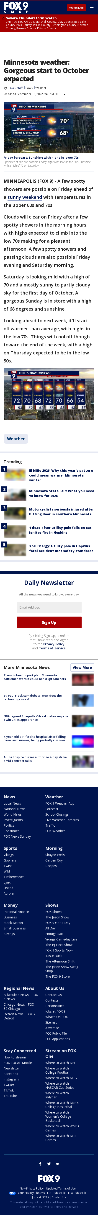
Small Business (15, 928)
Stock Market (13, 922)
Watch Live (76, 7)
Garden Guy (54, 860)
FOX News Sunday (17, 836)
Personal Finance (16, 911)
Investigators (13, 820)
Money (11, 905)
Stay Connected (20, 1050)
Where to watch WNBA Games (62, 1128)
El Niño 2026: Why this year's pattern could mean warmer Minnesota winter (61, 475)
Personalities (54, 1006)
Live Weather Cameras (62, 820)
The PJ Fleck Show (58, 945)
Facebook (11, 1074)
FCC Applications (57, 1039)
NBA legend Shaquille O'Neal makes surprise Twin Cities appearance (36, 718)
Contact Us (53, 995)
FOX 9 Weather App (59, 803)
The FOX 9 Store (57, 976)
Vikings (9, 855)
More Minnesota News (27, 667)
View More (82, 667)
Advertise (52, 1028)
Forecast (51, 809)
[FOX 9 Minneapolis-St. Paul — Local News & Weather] (17, 7)
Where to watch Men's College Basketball (62, 1104)
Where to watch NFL (60, 1063)
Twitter (9, 1085)
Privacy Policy (53, 644)
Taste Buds (53, 956)
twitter (49, 1163)
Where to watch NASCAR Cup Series (59, 1085)
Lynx (7, 882)
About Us (54, 988)
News (9, 797)
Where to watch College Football (57, 1070)
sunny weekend (25, 197)
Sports (10, 848)
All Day (50, 928)
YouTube (10, 1096)
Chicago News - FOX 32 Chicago (19, 1006)
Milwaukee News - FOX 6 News (21, 997)
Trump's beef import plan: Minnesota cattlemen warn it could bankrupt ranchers (35, 677)
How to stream (15, 1057)
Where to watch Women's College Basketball (58, 1116)
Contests (52, 1000)
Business (10, 917)
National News (15, 809)
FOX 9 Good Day (57, 922)
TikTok (9, 1090)
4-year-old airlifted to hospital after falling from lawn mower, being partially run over (35, 738)
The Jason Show (57, 917)
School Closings (57, 814)
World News (13, 814)
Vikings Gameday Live (61, 939)
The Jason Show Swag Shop (61, 969)
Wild (7, 871)
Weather (40, 88)
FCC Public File (56, 1033)
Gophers (10, 860)
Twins (8, 866)
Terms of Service (52, 648)
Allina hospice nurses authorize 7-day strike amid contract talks (35, 759)
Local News (12, 803)
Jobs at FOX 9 (55, 1011)
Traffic (50, 825)
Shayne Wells (55, 855)
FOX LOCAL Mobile (18, 1063)
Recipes (51, 866)
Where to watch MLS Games (60, 1138)
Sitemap (51, 1022)
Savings (9, 934)
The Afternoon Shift (60, 961)
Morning (54, 848)
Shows (51, 905)
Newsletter (12, 1068)
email (57, 1163)
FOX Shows (53, 911)
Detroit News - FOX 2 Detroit (19, 1016)
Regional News (19, 988)
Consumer (11, 831)
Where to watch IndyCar (57, 1095)
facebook (40, 1163)
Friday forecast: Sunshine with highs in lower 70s (41, 157)
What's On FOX (56, 1017)
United (8, 888)
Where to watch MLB (61, 1078)
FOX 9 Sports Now (59, 950)
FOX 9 (29, 88)
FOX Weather (55, 831)
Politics (9, 825)
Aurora (9, 893)
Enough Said (54, 934)
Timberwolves (14, 877)
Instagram (11, 1079)
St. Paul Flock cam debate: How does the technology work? (33, 697)
